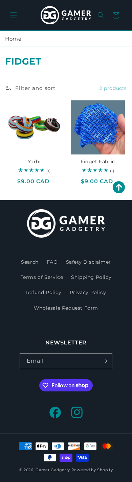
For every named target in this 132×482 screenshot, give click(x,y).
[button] (13, 15)
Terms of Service (42, 277)
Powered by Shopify (92, 469)
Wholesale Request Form (66, 308)
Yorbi (34, 162)
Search (30, 262)
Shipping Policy (91, 277)
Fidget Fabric (98, 162)
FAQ (52, 262)
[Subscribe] (104, 361)
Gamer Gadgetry (53, 469)
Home (13, 38)
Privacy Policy (88, 292)
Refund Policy (44, 292)
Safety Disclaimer (88, 262)
